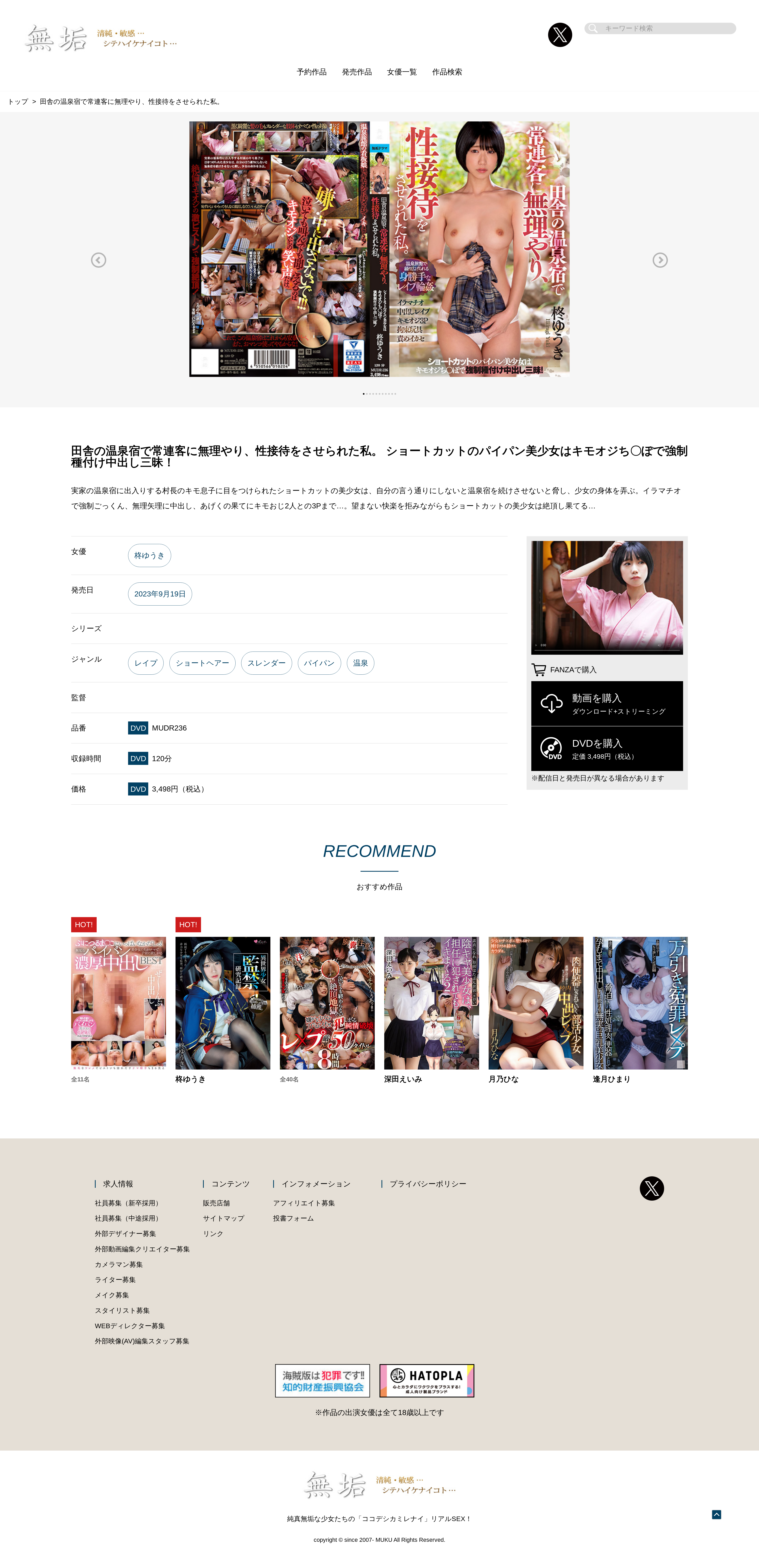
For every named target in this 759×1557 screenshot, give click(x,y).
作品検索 (447, 72)
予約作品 (312, 72)
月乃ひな (504, 1079)
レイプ (146, 663)
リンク (213, 1233)
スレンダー (266, 663)
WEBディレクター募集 (130, 1326)
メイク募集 (112, 1295)
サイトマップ (224, 1218)
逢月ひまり (612, 1079)
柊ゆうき (149, 555)
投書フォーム (293, 1218)
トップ (18, 101)
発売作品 (357, 72)
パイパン (319, 663)
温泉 (360, 663)
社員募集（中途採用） (128, 1218)
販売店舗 (216, 1203)
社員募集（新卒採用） (128, 1203)
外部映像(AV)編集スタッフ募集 (142, 1341)
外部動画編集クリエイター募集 (142, 1249)
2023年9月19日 (160, 594)
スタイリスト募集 (122, 1310)
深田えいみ (403, 1079)
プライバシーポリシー (428, 1183)
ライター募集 (115, 1279)
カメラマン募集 (119, 1264)
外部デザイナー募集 (125, 1233)
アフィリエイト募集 (304, 1203)
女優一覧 (402, 72)
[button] (98, 260)
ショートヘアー (202, 663)
